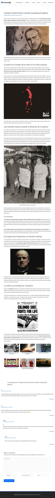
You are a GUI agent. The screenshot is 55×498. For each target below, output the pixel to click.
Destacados (50, 2)
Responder (52, 399)
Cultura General (7, 15)
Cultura (38, 2)
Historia (33, 2)
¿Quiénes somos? (32, 494)
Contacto (38, 494)
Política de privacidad (23, 494)
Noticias (44, 2)
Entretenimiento (19, 2)
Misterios (27, 2)
